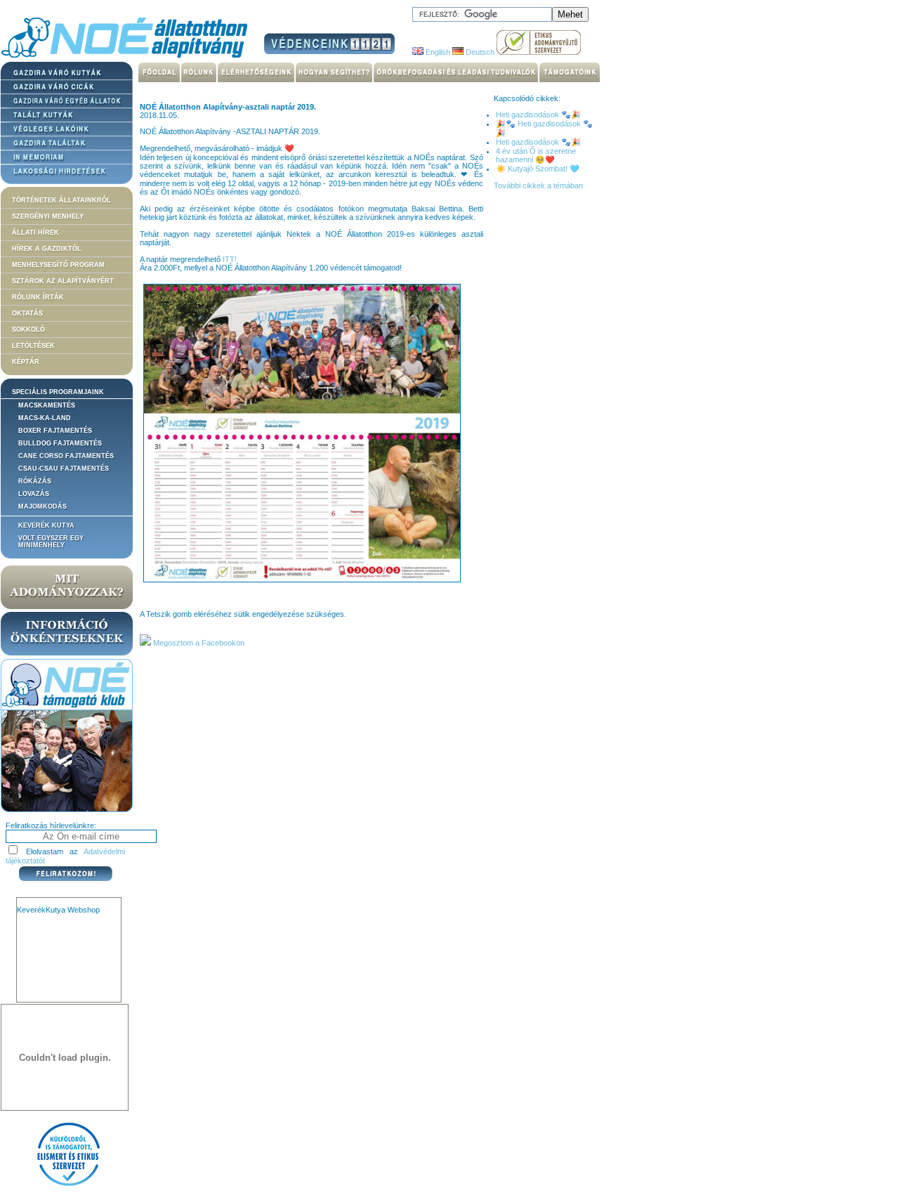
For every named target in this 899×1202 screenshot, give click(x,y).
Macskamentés (46, 405)
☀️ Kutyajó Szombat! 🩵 (537, 168)
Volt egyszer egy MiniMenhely (51, 542)
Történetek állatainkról (61, 200)
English (437, 52)
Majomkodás (42, 506)
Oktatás (27, 313)
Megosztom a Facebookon (197, 643)
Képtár (25, 361)
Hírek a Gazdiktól (46, 248)
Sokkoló (28, 329)
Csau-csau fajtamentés (63, 468)
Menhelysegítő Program (58, 264)
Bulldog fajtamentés (60, 443)
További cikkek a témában (538, 185)
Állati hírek (35, 232)
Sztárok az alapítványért (63, 281)
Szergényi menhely (48, 216)
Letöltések (33, 345)
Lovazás (33, 493)
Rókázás (34, 481)
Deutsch (479, 52)
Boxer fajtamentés (55, 430)
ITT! (230, 259)
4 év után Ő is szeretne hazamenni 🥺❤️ (536, 155)
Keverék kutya (46, 525)
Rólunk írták (38, 297)
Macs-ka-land (44, 418)
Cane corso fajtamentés (66, 455)
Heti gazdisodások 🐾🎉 (538, 114)
